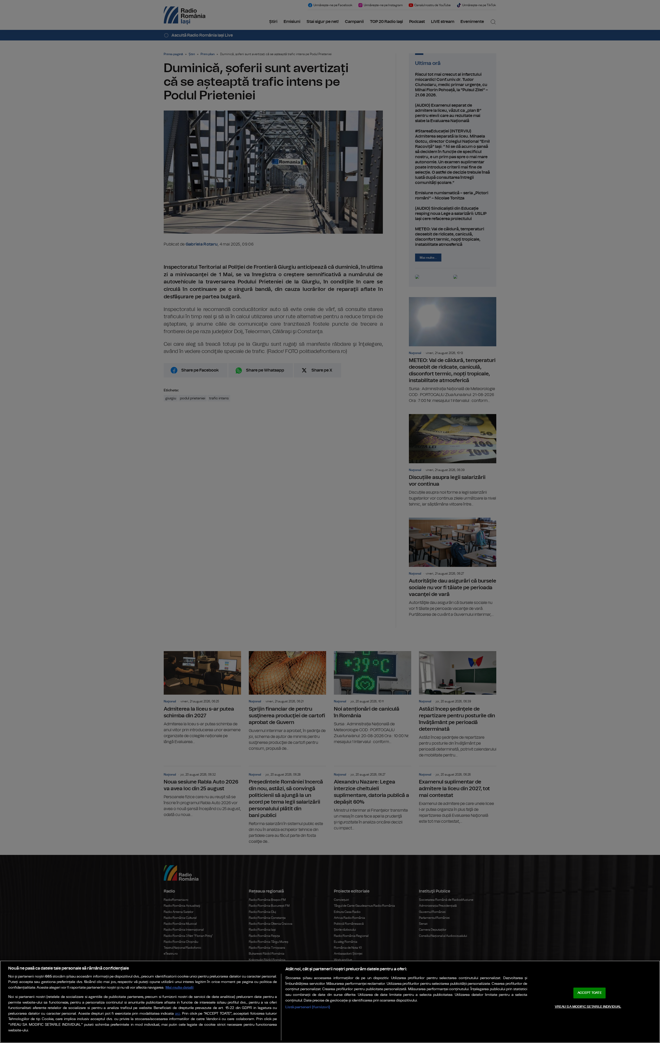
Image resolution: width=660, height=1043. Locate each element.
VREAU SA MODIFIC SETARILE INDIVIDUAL (588, 1006)
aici (177, 1013)
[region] (330, 1002)
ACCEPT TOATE (590, 993)
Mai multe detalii (180, 987)
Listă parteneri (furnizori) (307, 1007)
